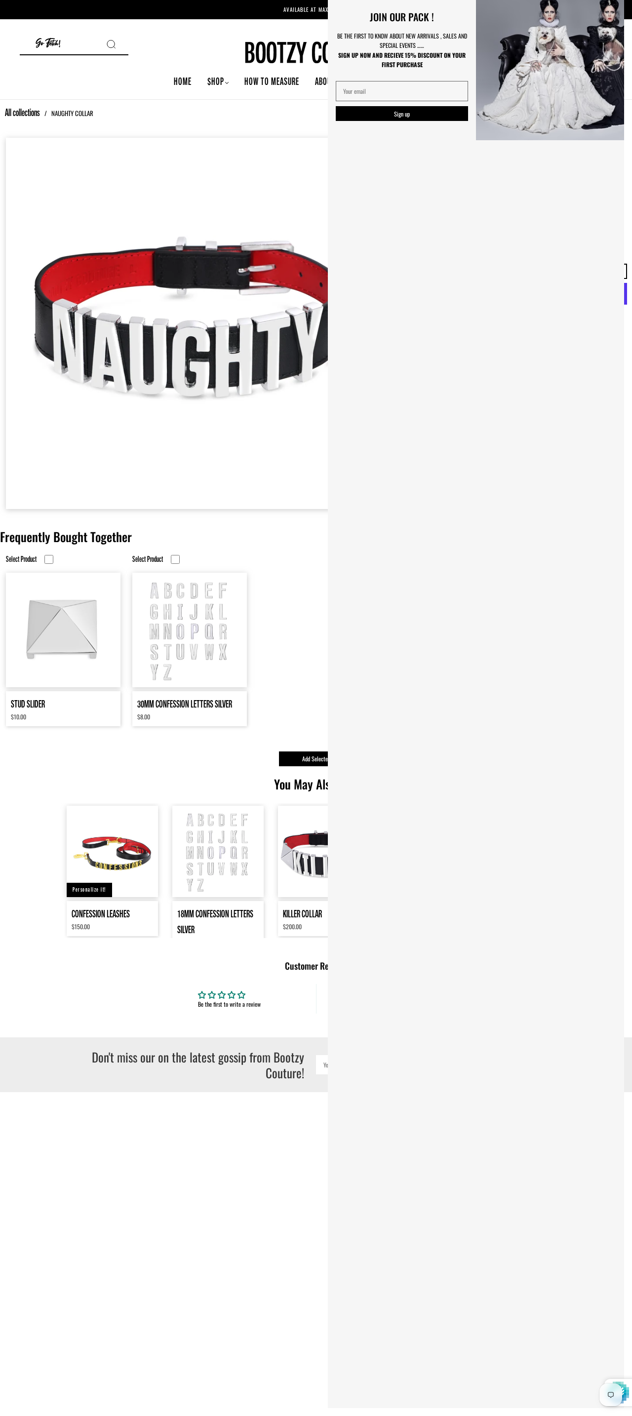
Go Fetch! (48, 43)
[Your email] (402, 91)
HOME (183, 81)
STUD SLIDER (28, 704)
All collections (22, 112)
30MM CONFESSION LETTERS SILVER (184, 704)
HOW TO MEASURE (271, 81)
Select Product (21, 559)
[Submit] (117, 44)
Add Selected (316, 758)
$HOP (215, 81)
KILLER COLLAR (302, 913)
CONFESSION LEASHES (101, 913)
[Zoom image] (189, 323)
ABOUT (325, 81)
